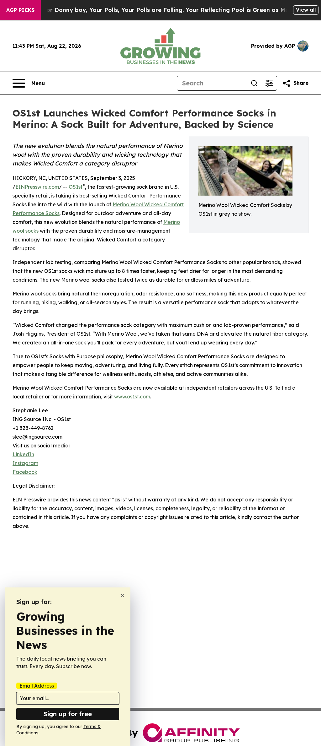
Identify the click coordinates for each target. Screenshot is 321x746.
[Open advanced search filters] (269, 83)
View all (306, 10)
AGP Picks (20, 10)
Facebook (25, 472)
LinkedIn (23, 454)
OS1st (75, 187)
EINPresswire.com (37, 187)
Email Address (36, 686)
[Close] (122, 595)
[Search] (254, 83)
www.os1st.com (132, 396)
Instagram (25, 463)
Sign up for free (68, 714)
